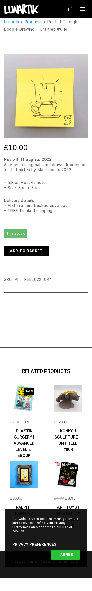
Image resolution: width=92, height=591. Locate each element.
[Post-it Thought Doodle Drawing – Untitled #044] (8, 307)
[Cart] (71, 9)
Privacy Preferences (34, 544)
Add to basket (26, 251)
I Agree (65, 554)
